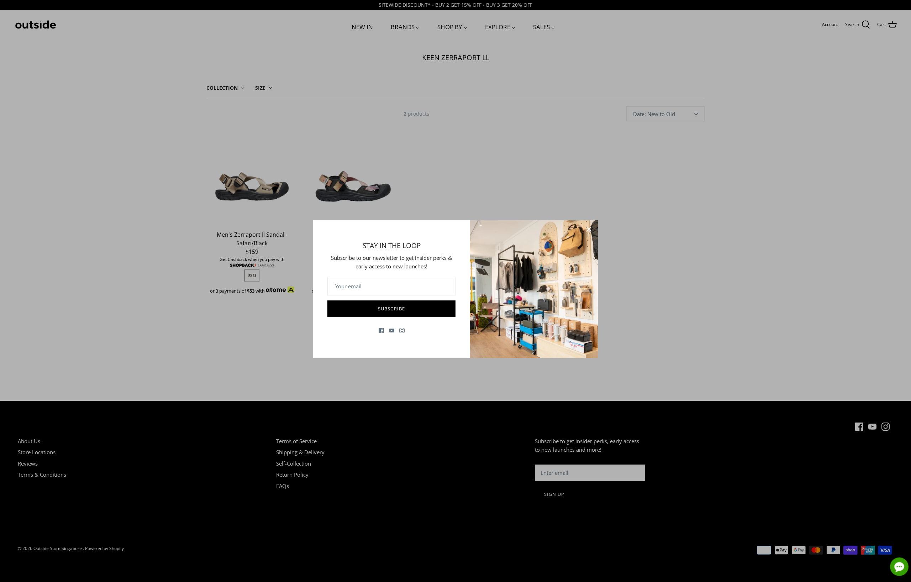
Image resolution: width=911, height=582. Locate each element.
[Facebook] (381, 330)
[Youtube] (391, 330)
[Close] (589, 229)
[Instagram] (402, 330)
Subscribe (391, 308)
